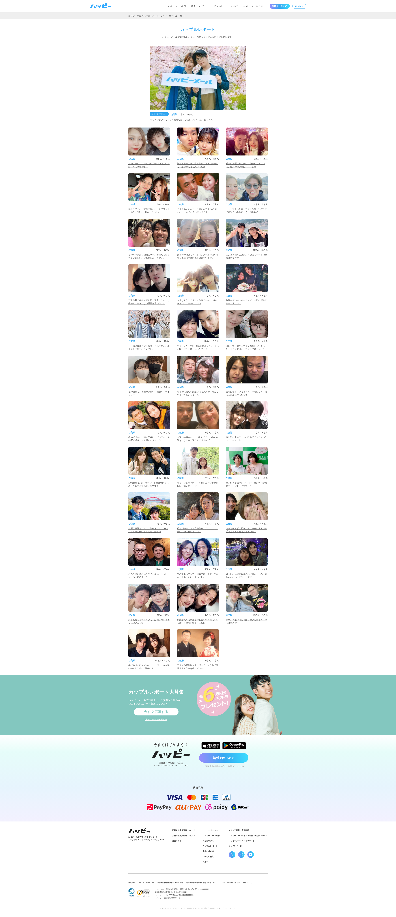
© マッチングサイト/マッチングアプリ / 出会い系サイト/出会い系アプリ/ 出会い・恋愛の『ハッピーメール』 (198, 908)
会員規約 (131, 882)
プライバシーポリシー (146, 882)
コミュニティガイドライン (230, 882)
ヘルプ (234, 6)
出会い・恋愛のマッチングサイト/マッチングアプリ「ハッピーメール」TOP (146, 838)
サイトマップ (248, 882)
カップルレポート (217, 6)
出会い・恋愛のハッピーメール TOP (146, 16)
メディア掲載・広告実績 (239, 830)
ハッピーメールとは (176, 6)
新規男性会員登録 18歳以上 (183, 835)
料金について (197, 6)
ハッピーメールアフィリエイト (242, 841)
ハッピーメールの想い (254, 6)
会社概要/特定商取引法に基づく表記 (170, 882)
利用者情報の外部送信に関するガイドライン (201, 882)
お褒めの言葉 (208, 856)
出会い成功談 (208, 851)
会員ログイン (177, 841)
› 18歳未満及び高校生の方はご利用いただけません (224, 766)
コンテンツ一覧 (235, 846)
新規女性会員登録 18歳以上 (183, 830)
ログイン (299, 6)
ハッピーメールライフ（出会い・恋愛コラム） (248, 835)
